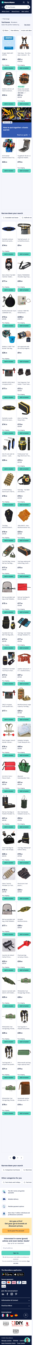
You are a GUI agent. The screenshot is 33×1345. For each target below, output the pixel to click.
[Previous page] (10, 1157)
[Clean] (28, 7)
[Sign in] (24, 2)
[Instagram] (11, 1294)
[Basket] (28, 2)
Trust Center (21, 1343)
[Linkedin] (2, 1294)
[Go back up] (26, 1315)
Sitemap (15, 1340)
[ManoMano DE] (11, 1315)
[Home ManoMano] (11, 2)
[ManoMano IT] (7, 1315)
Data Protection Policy (8, 1343)
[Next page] (21, 1157)
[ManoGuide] (27, 1340)
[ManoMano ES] (16, 1315)
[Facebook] (7, 1294)
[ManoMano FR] (2, 1315)
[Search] (6, 7)
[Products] (2, 7)
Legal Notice (23, 1340)
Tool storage (6, 19)
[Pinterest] (16, 1294)
